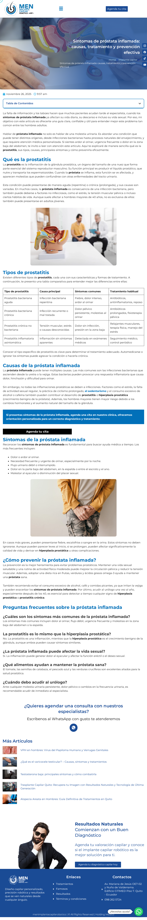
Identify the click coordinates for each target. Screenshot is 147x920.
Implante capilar (128, 59)
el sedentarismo (95, 391)
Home (112, 59)
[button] (140, 103)
